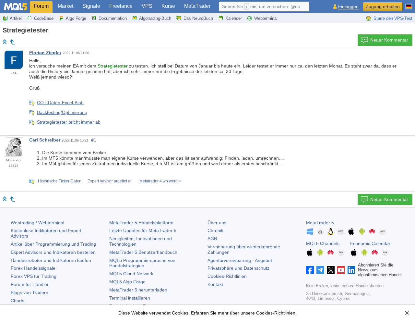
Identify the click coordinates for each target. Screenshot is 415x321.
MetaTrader (197, 6)
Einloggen (348, 6)
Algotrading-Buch (155, 18)
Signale (91, 6)
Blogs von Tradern (29, 292)
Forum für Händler (30, 284)
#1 (93, 139)
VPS (147, 6)
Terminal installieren (129, 298)
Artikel (16, 18)
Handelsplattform (141, 222)
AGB (212, 238)
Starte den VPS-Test (393, 18)
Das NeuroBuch (198, 18)
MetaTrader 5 (320, 222)
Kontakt (215, 284)
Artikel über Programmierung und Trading (53, 244)
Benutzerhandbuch (143, 252)
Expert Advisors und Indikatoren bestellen (53, 252)
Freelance (121, 6)
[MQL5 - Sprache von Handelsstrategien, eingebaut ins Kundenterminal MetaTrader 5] (15, 6)
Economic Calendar (370, 243)
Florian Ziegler (45, 52)
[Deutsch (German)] (408, 4)
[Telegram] (320, 270)
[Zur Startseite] (4, 41)
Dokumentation (113, 18)
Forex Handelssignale (33, 268)
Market (65, 6)
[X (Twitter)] (331, 270)
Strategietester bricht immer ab (69, 122)
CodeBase (43, 18)
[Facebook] (310, 270)
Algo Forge (76, 18)
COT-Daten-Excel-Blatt (60, 102)
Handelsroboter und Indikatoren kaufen (51, 260)
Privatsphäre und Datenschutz (238, 268)
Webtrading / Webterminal (37, 222)
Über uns (217, 222)
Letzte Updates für (142, 230)
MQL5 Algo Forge (127, 281)
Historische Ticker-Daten (59, 181)
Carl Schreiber (44, 139)
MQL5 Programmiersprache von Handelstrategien (142, 263)
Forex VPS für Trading (33, 276)
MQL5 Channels (322, 243)
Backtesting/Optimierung (62, 112)
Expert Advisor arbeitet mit (110, 181)
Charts (17, 300)
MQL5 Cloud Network (131, 273)
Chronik (215, 230)
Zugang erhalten (383, 6)
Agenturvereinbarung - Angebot (240, 260)
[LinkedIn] (351, 270)
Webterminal (266, 18)
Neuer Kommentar (389, 40)
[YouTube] (341, 270)
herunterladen (138, 289)
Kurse (168, 6)
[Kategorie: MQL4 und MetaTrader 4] (12, 41)
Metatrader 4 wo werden (160, 181)
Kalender (233, 18)
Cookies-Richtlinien (227, 276)
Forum (41, 6)
